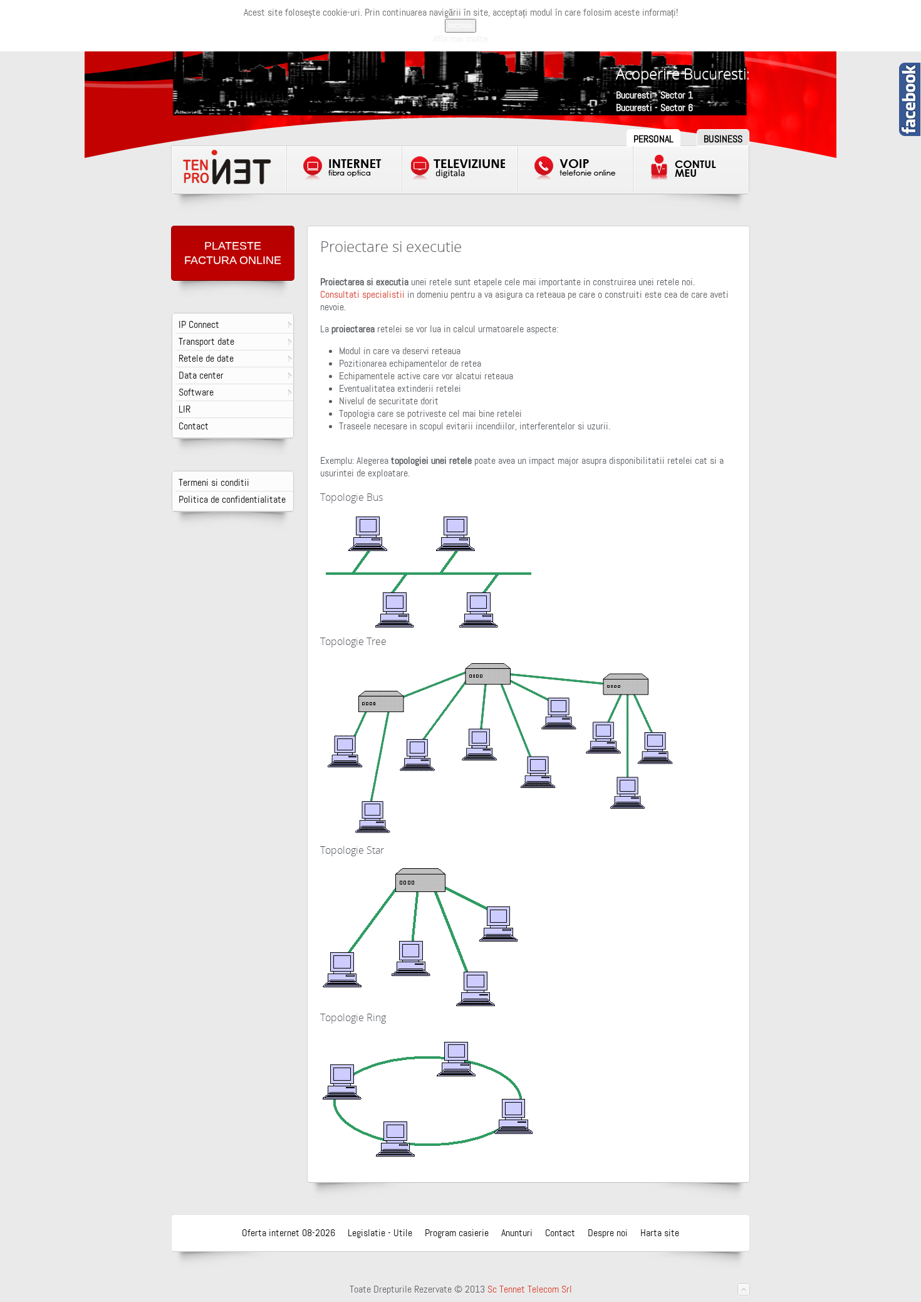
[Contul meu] (691, 170)
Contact (194, 426)
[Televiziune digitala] (460, 170)
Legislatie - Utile (380, 1233)
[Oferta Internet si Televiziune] (229, 170)
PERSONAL (653, 139)
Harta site (659, 1233)
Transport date (206, 341)
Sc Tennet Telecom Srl (529, 1289)
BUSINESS (723, 139)
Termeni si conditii (214, 482)
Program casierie (457, 1233)
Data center (201, 375)
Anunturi (517, 1233)
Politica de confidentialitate (232, 499)
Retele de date (206, 358)
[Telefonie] (575, 170)
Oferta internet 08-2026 (288, 1233)
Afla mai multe (460, 39)
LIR (184, 409)
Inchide (460, 25)
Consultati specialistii (362, 294)
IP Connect (199, 324)
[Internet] (344, 170)
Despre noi (608, 1233)
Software (196, 392)
